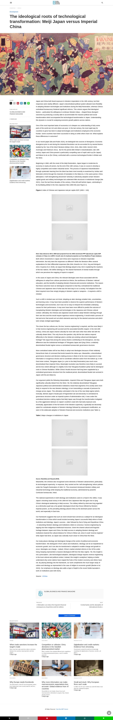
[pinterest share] (18, 103)
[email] (28, 718)
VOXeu (44, 576)
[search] (102, 3)
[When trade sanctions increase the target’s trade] (20, 131)
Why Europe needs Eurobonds (22, 682)
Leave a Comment (69, 615)
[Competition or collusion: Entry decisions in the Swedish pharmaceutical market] (20, 151)
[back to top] (109, 713)
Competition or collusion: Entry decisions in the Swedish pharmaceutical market (19, 161)
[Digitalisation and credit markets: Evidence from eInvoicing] (20, 172)
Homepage (13, 8)
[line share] (28, 103)
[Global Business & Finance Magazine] (56, 3)
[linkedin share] (21, 103)
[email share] (14, 103)
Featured (44, 640)
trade (11, 640)
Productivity (78, 640)
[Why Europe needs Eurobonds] (24, 668)
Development (14, 12)
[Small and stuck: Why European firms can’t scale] (88, 668)
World (19, 8)
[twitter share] (11, 103)
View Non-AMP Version (62, 709)
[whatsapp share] (25, 103)
